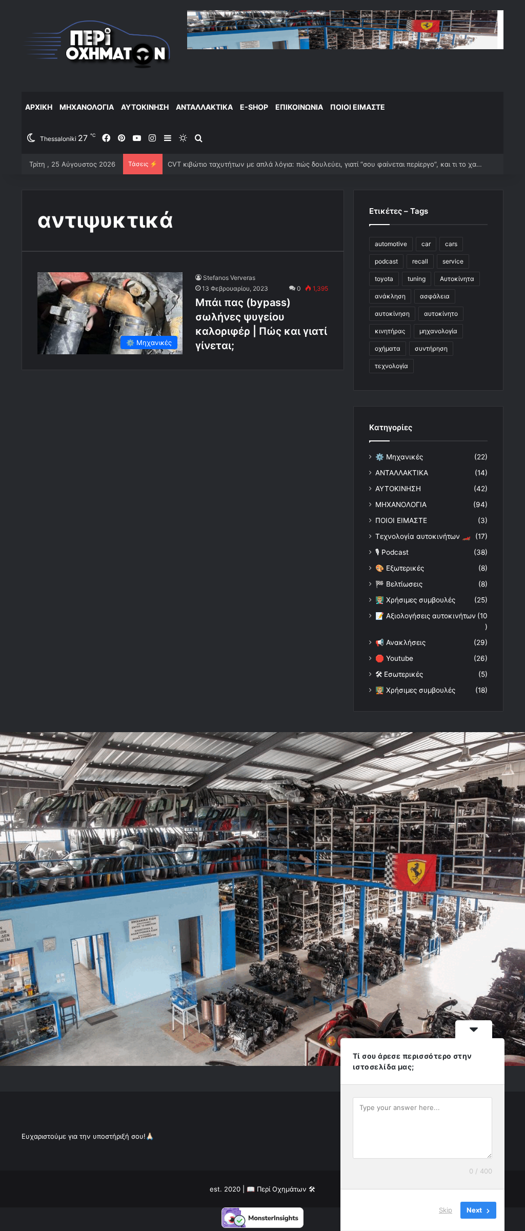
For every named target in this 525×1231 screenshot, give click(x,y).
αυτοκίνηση (392, 313)
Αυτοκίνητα (457, 278)
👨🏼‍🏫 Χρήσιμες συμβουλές (415, 600)
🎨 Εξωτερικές (399, 568)
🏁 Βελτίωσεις (398, 584)
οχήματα (387, 348)
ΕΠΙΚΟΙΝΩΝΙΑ (299, 107)
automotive (391, 244)
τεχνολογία (391, 366)
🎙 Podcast (392, 552)
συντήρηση (431, 348)
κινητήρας (390, 331)
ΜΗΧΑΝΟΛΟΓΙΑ (86, 107)
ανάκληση (390, 296)
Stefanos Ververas (229, 277)
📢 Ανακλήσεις (400, 642)
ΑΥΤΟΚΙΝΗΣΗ (145, 107)
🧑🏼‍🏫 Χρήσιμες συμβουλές (415, 690)
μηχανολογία (438, 331)
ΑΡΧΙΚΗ (38, 107)
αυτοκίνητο (441, 313)
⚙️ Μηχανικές (399, 457)
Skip (445, 1210)
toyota (384, 278)
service (452, 261)
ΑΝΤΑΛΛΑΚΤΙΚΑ (204, 107)
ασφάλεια (435, 296)
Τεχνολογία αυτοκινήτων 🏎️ (423, 536)
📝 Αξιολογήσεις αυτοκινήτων (425, 616)
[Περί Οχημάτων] (97, 46)
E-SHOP (254, 107)
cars (451, 244)
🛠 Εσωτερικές (399, 674)
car (426, 244)
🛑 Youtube (394, 658)
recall (420, 261)
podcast (386, 261)
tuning (417, 278)
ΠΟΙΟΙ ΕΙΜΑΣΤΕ (357, 107)
